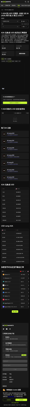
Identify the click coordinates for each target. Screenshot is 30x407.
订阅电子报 (7, 5)
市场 (19, 5)
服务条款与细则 (7, 404)
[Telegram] (10, 329)
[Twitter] (3, 329)
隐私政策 (13, 404)
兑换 (2, 9)
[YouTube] (7, 329)
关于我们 (5, 377)
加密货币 (11, 379)
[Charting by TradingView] (3, 88)
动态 (2, 5)
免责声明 (18, 404)
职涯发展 (5, 379)
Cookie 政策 (11, 396)
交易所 (10, 382)
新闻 (10, 377)
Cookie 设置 (23, 404)
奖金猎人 (14, 5)
